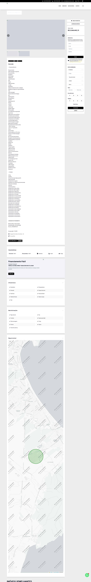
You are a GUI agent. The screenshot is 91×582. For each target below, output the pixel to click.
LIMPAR (75, 110)
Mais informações (12, 310)
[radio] (70, 95)
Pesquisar (75, 107)
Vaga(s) (69, 98)
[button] (8, 35)
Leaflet (51, 572)
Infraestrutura (12, 282)
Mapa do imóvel (12, 338)
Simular (11, 273)
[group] (75, 95)
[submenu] (83, 6)
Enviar (75, 56)
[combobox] (75, 70)
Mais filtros (75, 104)
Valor (69, 87)
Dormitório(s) (71, 93)
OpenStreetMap (56, 572)
